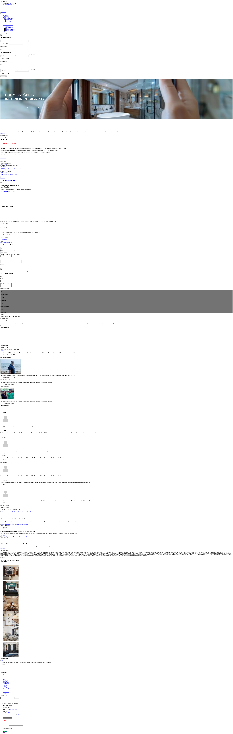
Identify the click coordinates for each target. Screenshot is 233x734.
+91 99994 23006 (12, 3)
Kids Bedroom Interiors (9, 22)
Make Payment (6, 683)
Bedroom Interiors (8, 19)
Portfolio (4, 675)
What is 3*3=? (5, 43)
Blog (4, 31)
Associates (5, 685)
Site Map (4, 690)
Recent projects (6, 16)
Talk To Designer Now (7, 728)
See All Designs (3, 164)
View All (2, 350)
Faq (3, 689)
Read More (2, 523)
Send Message (3, 46)
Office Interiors (8, 26)
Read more (2, 557)
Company (5, 674)
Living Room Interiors (9, 20)
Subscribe (16, 698)
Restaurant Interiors (9, 30)
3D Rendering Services (7, 676)
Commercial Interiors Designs (8, 25)
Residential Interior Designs (8, 18)
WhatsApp (5, 731)
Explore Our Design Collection (8, 208)
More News (2, 510)
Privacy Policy (5, 687)
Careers (4, 686)
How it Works (5, 15)
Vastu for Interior (6, 692)
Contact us (5, 681)
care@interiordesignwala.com (8, 4)
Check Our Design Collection (6, 563)
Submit (2, 264)
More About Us (3, 133)
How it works (3, 158)
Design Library (6, 17)
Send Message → (4, 288)
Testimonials (5, 677)
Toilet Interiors (8, 23)
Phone (4, 732)
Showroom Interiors (9, 27)
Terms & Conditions (7, 688)
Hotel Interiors (8, 28)
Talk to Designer (6, 682)
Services (4, 693)
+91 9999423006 (3, 191)
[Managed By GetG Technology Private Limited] (18, 714)
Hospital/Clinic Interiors (10, 29)
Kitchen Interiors (8, 21)
